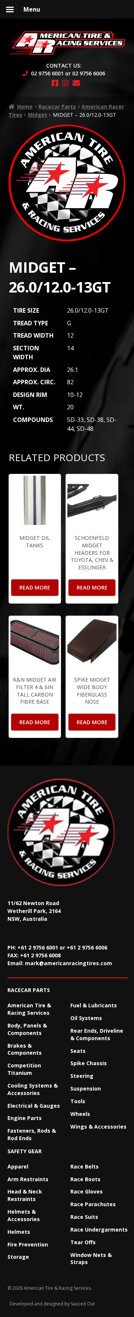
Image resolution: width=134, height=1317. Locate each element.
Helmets (18, 1231)
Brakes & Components (24, 1049)
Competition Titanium (24, 1069)
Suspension (85, 1088)
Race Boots (85, 1179)
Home (25, 106)
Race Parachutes (93, 1204)
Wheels (80, 1113)
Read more (34, 587)
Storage (18, 1256)
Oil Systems (86, 1018)
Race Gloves (86, 1191)
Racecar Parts (57, 106)
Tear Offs (83, 1242)
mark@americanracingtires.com (68, 963)
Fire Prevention (27, 1244)
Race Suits (84, 1216)
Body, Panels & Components (27, 1029)
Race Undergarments (99, 1229)
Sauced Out (83, 1304)
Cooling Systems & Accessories (32, 1089)
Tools (77, 1101)
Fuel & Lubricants (93, 1005)
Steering (81, 1075)
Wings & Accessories (98, 1126)
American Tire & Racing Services (29, 1009)
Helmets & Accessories (23, 1215)
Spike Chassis (88, 1063)
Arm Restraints (27, 1179)
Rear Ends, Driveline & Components (96, 1034)
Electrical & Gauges (33, 1105)
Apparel (17, 1166)
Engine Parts (24, 1118)
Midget (37, 114)
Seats (78, 1050)
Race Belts (84, 1166)
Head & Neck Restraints (24, 1195)
